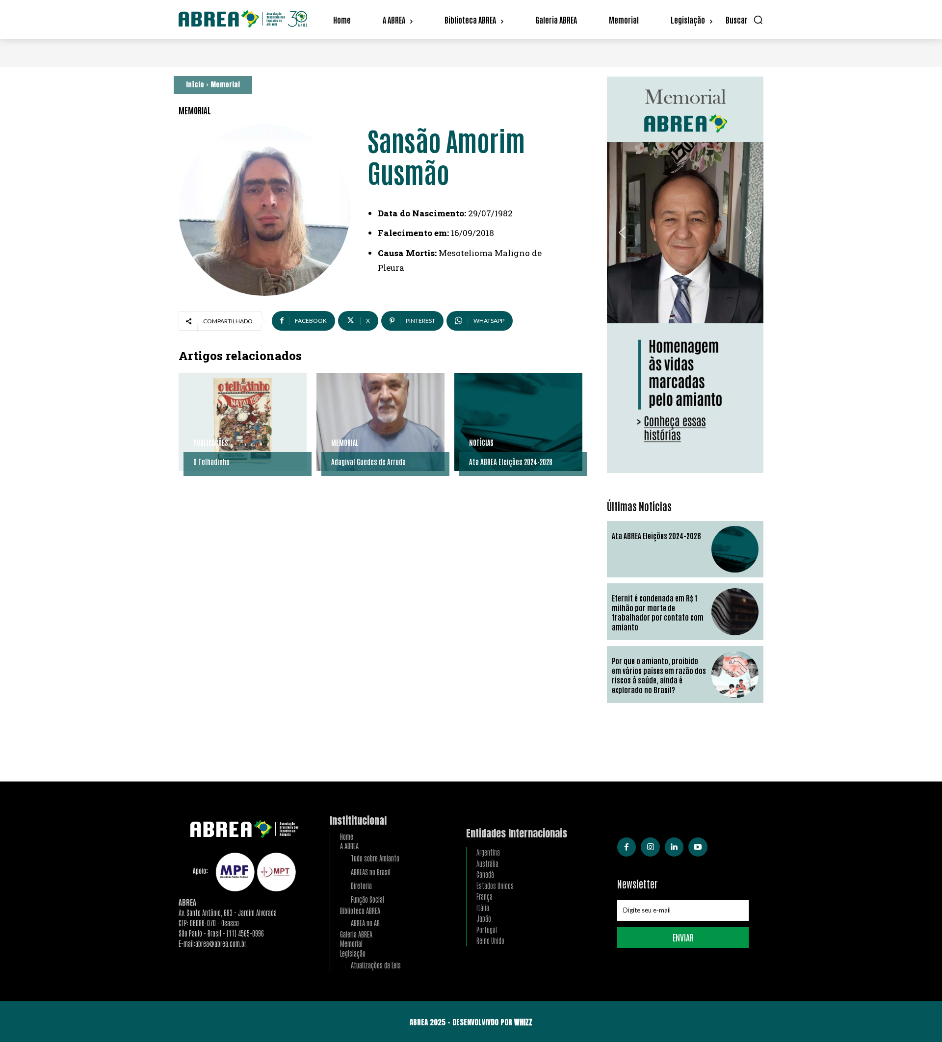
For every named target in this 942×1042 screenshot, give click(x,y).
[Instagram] (650, 846)
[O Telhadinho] (243, 422)
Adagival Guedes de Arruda (368, 461)
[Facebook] (626, 846)
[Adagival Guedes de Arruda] (380, 422)
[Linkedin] (674, 846)
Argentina (488, 852)
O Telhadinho (211, 461)
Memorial (225, 84)
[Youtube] (697, 846)
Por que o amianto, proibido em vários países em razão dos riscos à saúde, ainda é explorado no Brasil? (659, 675)
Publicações (210, 442)
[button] (744, 19)
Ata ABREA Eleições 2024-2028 (510, 461)
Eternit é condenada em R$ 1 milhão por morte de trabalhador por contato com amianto (658, 612)
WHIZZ (523, 1022)
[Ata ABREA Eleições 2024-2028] (518, 422)
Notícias (481, 442)
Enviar (683, 937)
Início (195, 84)
